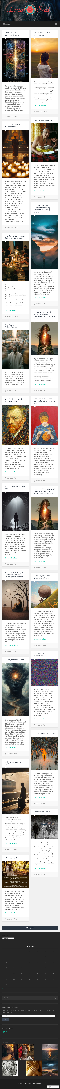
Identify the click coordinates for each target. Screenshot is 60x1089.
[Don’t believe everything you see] (44, 672)
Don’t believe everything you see (42, 655)
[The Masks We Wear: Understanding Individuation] (44, 425)
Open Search (56, 24)
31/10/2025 (9, 849)
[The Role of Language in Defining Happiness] (15, 261)
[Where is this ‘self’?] (44, 827)
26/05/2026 (39, 390)
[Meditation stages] (10, 1052)
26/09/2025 (39, 874)
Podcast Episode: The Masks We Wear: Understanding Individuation (44, 315)
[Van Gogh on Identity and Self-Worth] (15, 425)
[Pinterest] (6, 1032)
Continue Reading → (41, 105)
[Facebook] (3, 1032)
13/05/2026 (10, 478)
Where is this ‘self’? (42, 812)
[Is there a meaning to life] (15, 791)
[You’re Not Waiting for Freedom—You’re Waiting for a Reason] (15, 600)
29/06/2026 (39, 111)
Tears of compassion (43, 120)
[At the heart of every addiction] (50, 1069)
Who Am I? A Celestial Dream (12, 34)
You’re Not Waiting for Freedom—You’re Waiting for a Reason (14, 574)
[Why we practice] (15, 874)
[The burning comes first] (44, 753)
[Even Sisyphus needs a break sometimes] (44, 594)
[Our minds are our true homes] (44, 58)
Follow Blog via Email (10, 1007)
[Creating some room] (26, 1052)
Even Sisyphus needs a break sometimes (44, 577)
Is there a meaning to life (13, 763)
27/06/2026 (39, 304)
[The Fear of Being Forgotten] (15, 349)
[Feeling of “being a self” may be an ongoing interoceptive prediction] (44, 513)
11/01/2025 (9, 919)
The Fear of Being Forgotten (12, 326)
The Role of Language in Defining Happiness (15, 237)
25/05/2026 (39, 481)
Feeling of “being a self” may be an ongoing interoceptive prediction (44, 491)
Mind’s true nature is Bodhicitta (13, 125)
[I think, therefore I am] (15, 689)
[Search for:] (30, 998)
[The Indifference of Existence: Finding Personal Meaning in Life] (44, 242)
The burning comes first (44, 733)
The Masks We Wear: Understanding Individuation (44, 401)
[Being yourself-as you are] (34, 1069)
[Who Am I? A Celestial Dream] (15, 60)
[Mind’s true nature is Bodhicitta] (15, 154)
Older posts (30, 928)
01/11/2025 (39, 803)
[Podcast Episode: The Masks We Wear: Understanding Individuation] (44, 338)
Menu (7, 24)
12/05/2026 (39, 567)
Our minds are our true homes (42, 34)
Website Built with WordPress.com (30, 1083)
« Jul (3, 988)
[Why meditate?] (10, 1069)
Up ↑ (30, 1085)
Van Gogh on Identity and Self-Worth (14, 400)
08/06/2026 (10, 316)
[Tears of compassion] (44, 142)
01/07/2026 (10, 116)
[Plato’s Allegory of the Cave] (15, 511)
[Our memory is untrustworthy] (50, 1052)
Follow (6, 1020)
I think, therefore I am (14, 660)
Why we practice (12, 858)
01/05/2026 (10, 651)
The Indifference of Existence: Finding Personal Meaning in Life (42, 208)
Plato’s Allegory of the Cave (15, 487)
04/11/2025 (39, 645)
